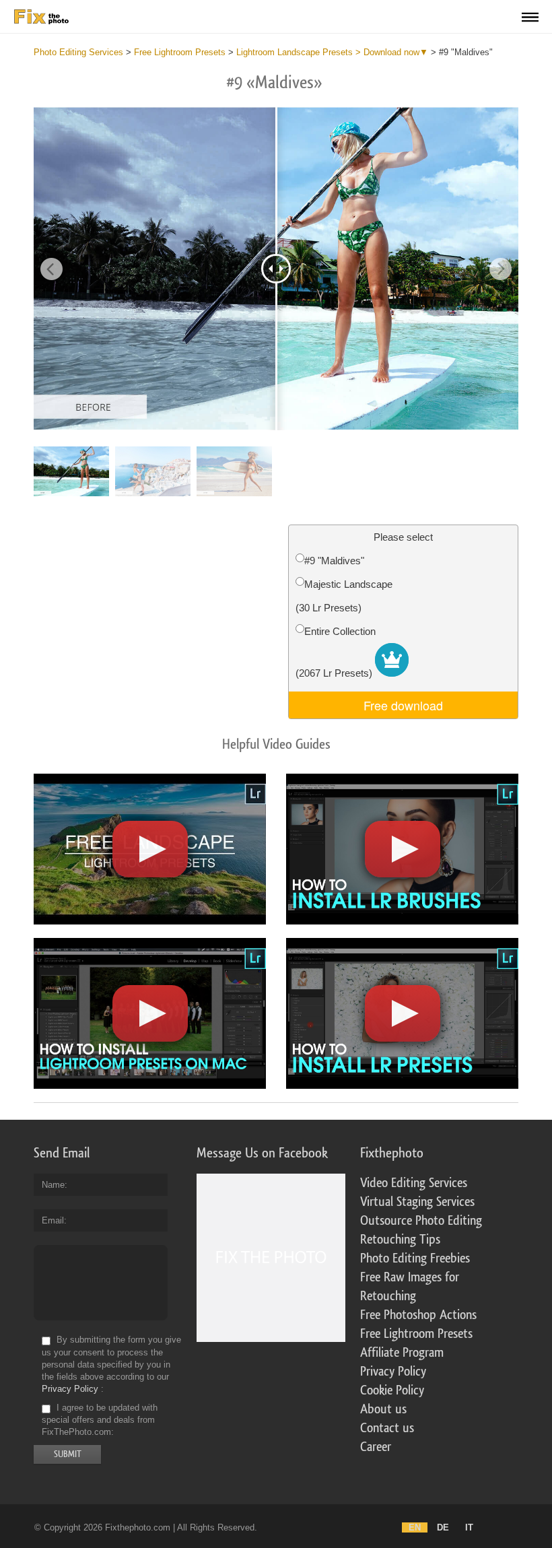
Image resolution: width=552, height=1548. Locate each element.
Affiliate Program (402, 1352)
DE (443, 1527)
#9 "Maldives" (334, 560)
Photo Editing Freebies (415, 1258)
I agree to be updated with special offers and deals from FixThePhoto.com (100, 1420)
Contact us (387, 1428)
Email (53, 1220)
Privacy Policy (70, 1389)
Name (53, 1185)
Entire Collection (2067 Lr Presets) (336, 652)
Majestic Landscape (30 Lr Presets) (344, 595)
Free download (403, 705)
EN (415, 1527)
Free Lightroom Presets (416, 1334)
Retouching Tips (400, 1239)
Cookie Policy (392, 1390)
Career (375, 1447)
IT (469, 1527)
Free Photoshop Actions (418, 1315)
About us (383, 1409)
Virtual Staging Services (417, 1202)
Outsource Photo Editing (421, 1220)
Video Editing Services (413, 1183)
